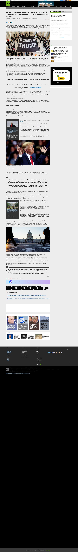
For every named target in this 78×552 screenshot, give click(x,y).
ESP (14, 0)
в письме (37, 126)
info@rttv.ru (57, 369)
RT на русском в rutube (66, 0)
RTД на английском (39, 356)
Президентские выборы (16, 289)
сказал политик (17, 75)
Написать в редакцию (25, 354)
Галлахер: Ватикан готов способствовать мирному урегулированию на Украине (60, 27)
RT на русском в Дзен (68, 0)
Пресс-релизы (24, 347)
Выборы (39, 286)
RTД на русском (39, 358)
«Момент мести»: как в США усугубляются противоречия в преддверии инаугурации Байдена (12, 211)
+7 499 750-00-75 (46, 369)
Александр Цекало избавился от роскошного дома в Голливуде (60, 48)
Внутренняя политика (32, 286)
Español (37, 352)
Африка (23, 8)
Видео (70, 6)
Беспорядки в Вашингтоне (16, 286)
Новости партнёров (25, 355)
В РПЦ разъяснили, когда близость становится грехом (61, 57)
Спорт (38, 6)
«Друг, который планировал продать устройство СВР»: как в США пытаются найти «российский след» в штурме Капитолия (28, 299)
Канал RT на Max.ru (64, 0)
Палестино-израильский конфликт (39, 8)
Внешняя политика (14, 8)
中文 (17, 0)
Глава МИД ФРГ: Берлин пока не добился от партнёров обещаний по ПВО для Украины (59, 23)
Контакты (23, 352)
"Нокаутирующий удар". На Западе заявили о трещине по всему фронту (61, 51)
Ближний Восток (29, 8)
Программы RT (24, 351)
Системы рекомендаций (26, 357)
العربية (12, 0)
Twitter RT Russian (63, 0)
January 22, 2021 (36, 88)
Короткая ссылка (47, 19)
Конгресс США (40, 287)
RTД (45, 0)
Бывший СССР (24, 6)
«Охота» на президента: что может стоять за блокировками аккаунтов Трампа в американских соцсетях (26, 295)
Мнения (56, 6)
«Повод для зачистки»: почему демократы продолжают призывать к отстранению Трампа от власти (26, 297)
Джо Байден (27, 287)
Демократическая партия (11, 287)
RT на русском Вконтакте (62, 0)
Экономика (32, 6)
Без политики (49, 6)
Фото (65, 6)
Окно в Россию (38, 360)
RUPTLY (37, 359)
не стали (21, 121)
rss (70, 0)
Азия (47, 8)
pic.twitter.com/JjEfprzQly (35, 87)
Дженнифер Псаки (20, 287)
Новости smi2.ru (8, 313)
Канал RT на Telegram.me (60, 0)
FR (10, 0)
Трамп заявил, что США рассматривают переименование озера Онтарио (58, 16)
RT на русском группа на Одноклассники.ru (67, 0)
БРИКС (8, 8)
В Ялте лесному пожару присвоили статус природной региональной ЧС (61, 35)
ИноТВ (61, 6)
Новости (9, 6)
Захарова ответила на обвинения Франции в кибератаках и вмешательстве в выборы (59, 20)
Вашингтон (25, 286)
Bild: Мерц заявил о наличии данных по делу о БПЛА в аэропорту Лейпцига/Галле (61, 31)
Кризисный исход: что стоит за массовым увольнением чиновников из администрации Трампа (25, 293)
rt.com (16, 368)
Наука (43, 6)
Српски (37, 353)
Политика (46, 287)
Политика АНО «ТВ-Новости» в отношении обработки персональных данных (22, 370)
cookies (42, 550)
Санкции (50, 8)
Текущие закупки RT (25, 353)
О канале (23, 349)
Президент (8, 289)
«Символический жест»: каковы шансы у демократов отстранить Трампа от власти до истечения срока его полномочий (12, 130)
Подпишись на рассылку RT (71, 0)
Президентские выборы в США (27, 289)
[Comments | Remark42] (28, 308)
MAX (28, 281)
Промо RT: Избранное (25, 350)
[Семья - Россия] (46, 3)
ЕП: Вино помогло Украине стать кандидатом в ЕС (60, 54)
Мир (13, 6)
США (45, 289)
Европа (20, 8)
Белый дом (8, 286)
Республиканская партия (38, 289)
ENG (7, 0)
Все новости (61, 37)
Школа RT (38, 361)
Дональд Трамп (33, 287)
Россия (18, 6)
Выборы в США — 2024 (61, 8)
